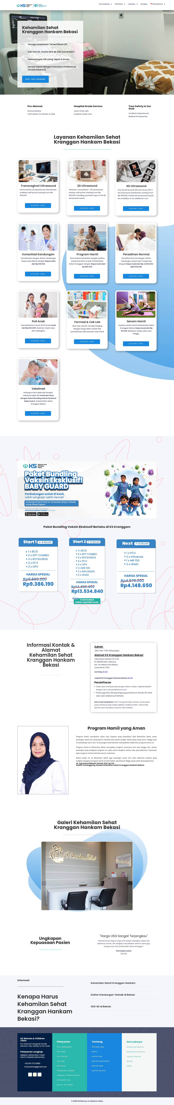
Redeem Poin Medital (136, 1052)
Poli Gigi (61, 1061)
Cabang (131, 4)
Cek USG (123, 954)
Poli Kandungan (64, 1047)
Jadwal (144, 4)
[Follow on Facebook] (30, 1074)
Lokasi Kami (97, 1056)
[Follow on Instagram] (39, 1074)
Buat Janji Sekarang (35, 79)
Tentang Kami (98, 1047)
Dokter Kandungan (100, 1061)
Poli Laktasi (62, 1056)
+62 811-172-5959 (32, 1063)
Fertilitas (61, 1066)
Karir (129, 1066)
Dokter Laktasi (98, 1071)
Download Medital (135, 1047)
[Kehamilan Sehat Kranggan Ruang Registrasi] (87, 909)
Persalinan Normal (65, 1071)
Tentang (119, 4)
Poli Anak (61, 1052)
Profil (94, 1052)
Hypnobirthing (63, 1080)
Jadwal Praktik (134, 1056)
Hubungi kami (38, 205)
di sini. (124, 689)
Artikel (130, 1061)
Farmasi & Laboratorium (68, 1075)
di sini (105, 672)
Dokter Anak (97, 1066)
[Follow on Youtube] (35, 1074)
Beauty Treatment (65, 1085)
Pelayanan (104, 4)
